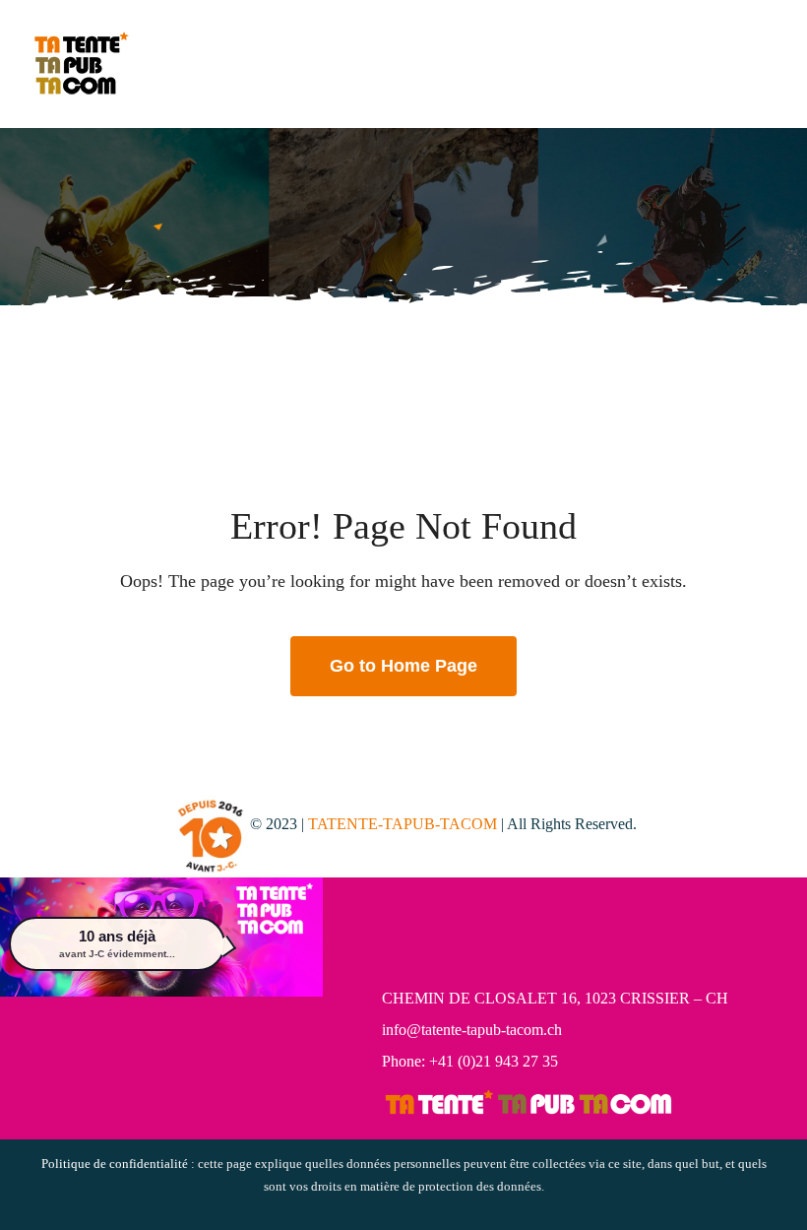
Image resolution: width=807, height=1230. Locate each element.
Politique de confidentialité (114, 1163)
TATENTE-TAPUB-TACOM (402, 823)
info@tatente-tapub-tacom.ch (472, 1029)
